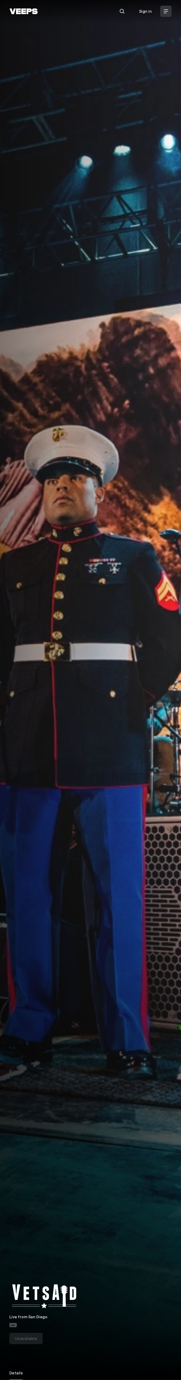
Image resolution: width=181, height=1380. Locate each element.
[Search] (122, 11)
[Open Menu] (166, 11)
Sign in (145, 11)
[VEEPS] (23, 11)
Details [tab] (16, 1373)
